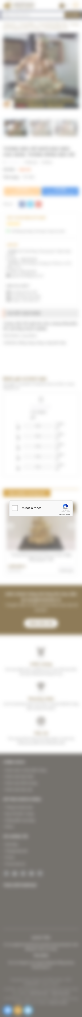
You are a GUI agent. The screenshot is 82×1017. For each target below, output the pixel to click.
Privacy (61, 514)
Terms (67, 514)
